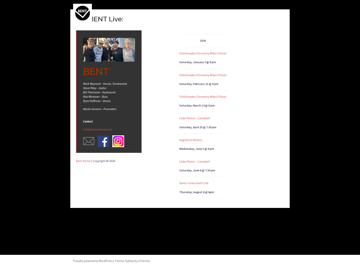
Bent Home (83, 161)
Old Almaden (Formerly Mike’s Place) (202, 53)
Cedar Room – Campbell (194, 118)
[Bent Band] (82, 13)
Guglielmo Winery (190, 140)
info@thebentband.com (97, 129)
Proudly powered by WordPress (93, 261)
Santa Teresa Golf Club (193, 183)
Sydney (129, 261)
